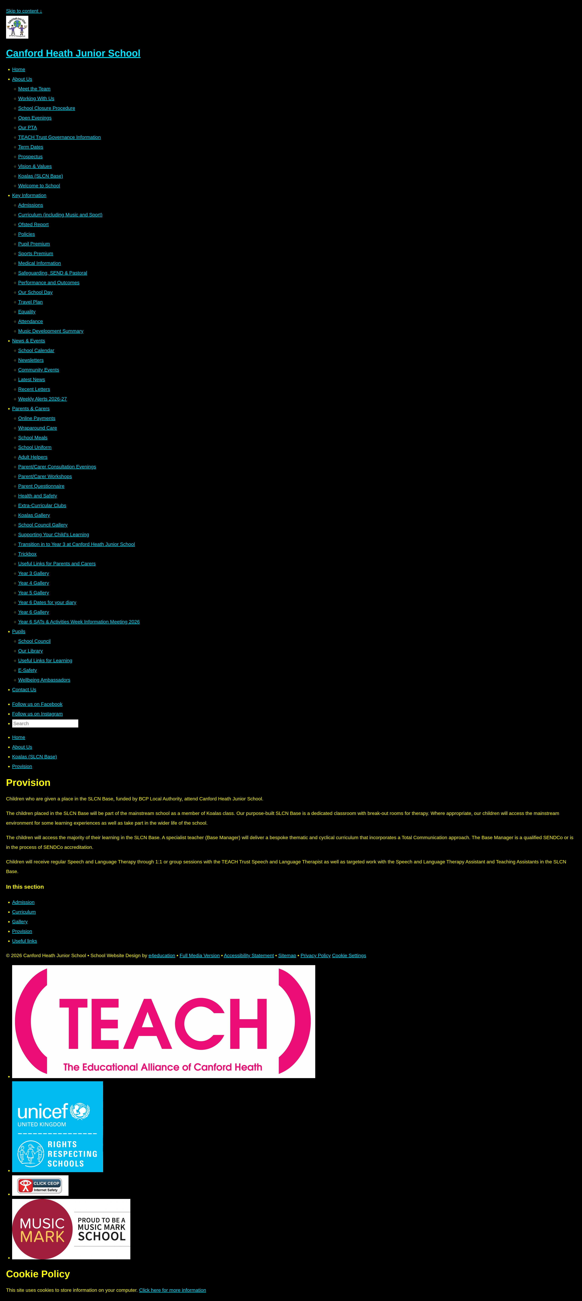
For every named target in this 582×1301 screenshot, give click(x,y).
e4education (162, 955)
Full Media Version (200, 955)
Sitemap (287, 955)
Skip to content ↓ (24, 11)
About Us (22, 747)
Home (18, 737)
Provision (22, 766)
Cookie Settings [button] (349, 955)
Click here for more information (172, 1290)
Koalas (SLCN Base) (34, 756)
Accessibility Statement (249, 955)
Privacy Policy (316, 955)
